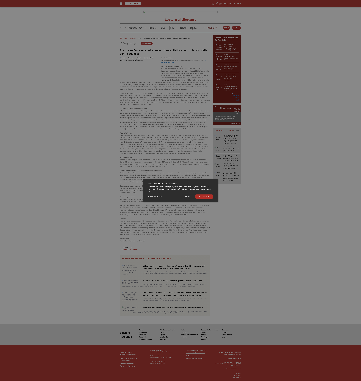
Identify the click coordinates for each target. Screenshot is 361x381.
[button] (155, 196)
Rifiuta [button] (187, 196)
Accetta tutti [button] (204, 196)
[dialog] (180, 190)
